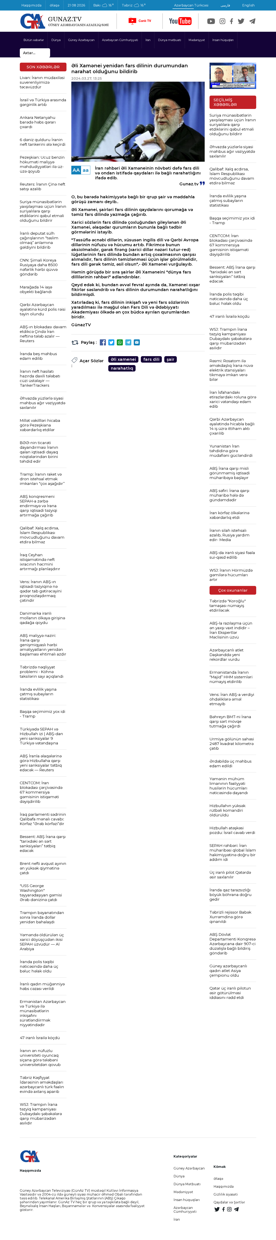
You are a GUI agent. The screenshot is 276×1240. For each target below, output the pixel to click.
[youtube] (180, 21)
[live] (139, 21)
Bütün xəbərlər (33, 40)
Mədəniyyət (197, 40)
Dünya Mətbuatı (187, 1184)
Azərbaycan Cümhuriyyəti (120, 40)
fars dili (151, 359)
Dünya (56, 40)
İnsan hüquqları (223, 40)
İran (148, 40)
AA (76, 170)
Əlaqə (54, 5)
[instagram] (222, 21)
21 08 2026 (76, 5)
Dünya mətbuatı (169, 40)
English (248, 5)
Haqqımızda (31, 5)
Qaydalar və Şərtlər (229, 1202)
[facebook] (231, 21)
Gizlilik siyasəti (226, 1194)
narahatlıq (122, 368)
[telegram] (252, 21)
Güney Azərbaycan (81, 40)
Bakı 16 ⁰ (103, 5)
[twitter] (241, 21)
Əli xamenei (123, 359)
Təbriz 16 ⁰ (133, 5)
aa (86, 170)
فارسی (225, 5)
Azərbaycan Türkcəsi (191, 5)
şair (170, 359)
